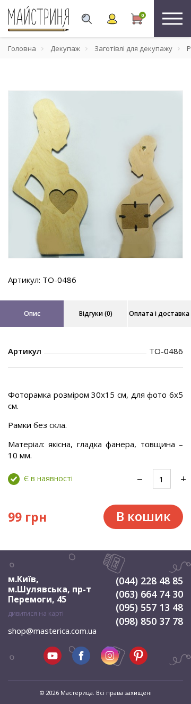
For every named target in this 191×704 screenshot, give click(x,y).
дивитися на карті (36, 613)
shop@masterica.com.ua (52, 630)
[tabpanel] (95, 174)
